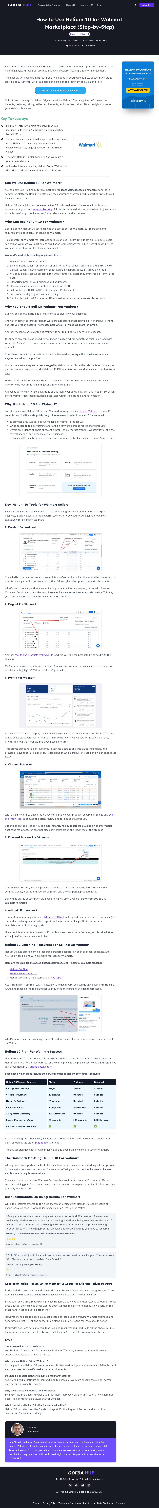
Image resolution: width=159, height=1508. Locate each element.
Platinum (40, 1142)
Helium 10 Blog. (19, 969)
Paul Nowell (72, 40)
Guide (72, 34)
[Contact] (37, 1503)
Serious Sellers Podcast (23, 973)
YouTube (56, 977)
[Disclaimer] (120, 1503)
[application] (61, 5)
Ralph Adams (102, 40)
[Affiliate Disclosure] (104, 1503)
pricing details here (41, 1066)
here (7, 373)
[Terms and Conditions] (69, 1503)
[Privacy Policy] (50, 1503)
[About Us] (87, 1503)
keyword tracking (43, 209)
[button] (135, 5)
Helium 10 (84, 34)
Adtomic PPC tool (54, 917)
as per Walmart (88, 411)
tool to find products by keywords (34, 655)
